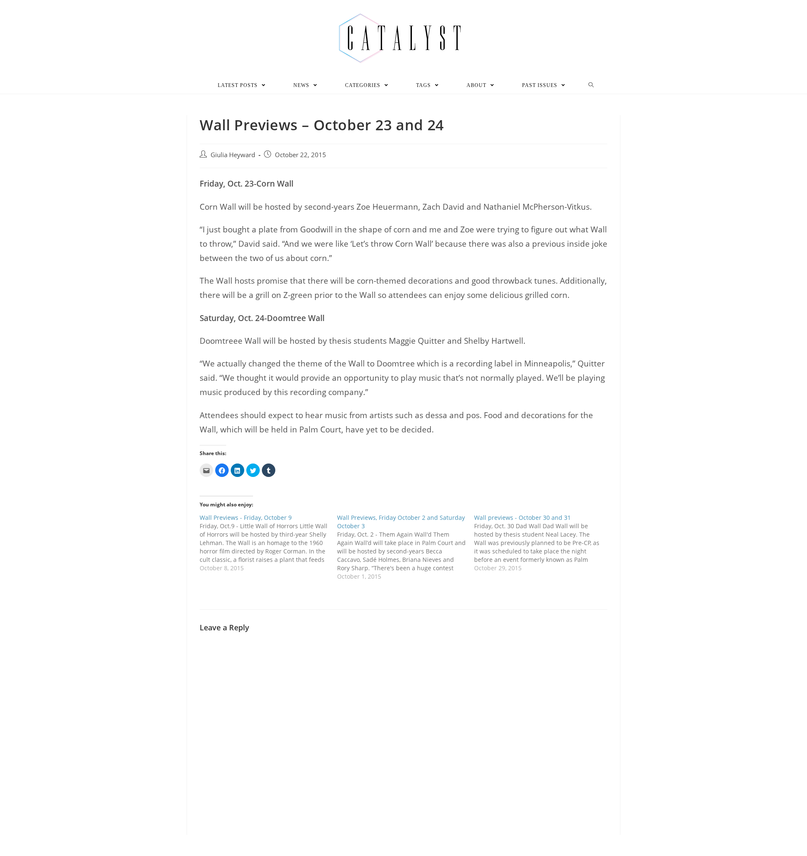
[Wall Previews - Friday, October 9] (268, 543)
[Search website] (591, 85)
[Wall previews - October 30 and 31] (543, 543)
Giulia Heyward (233, 155)
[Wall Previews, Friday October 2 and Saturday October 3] (406, 547)
